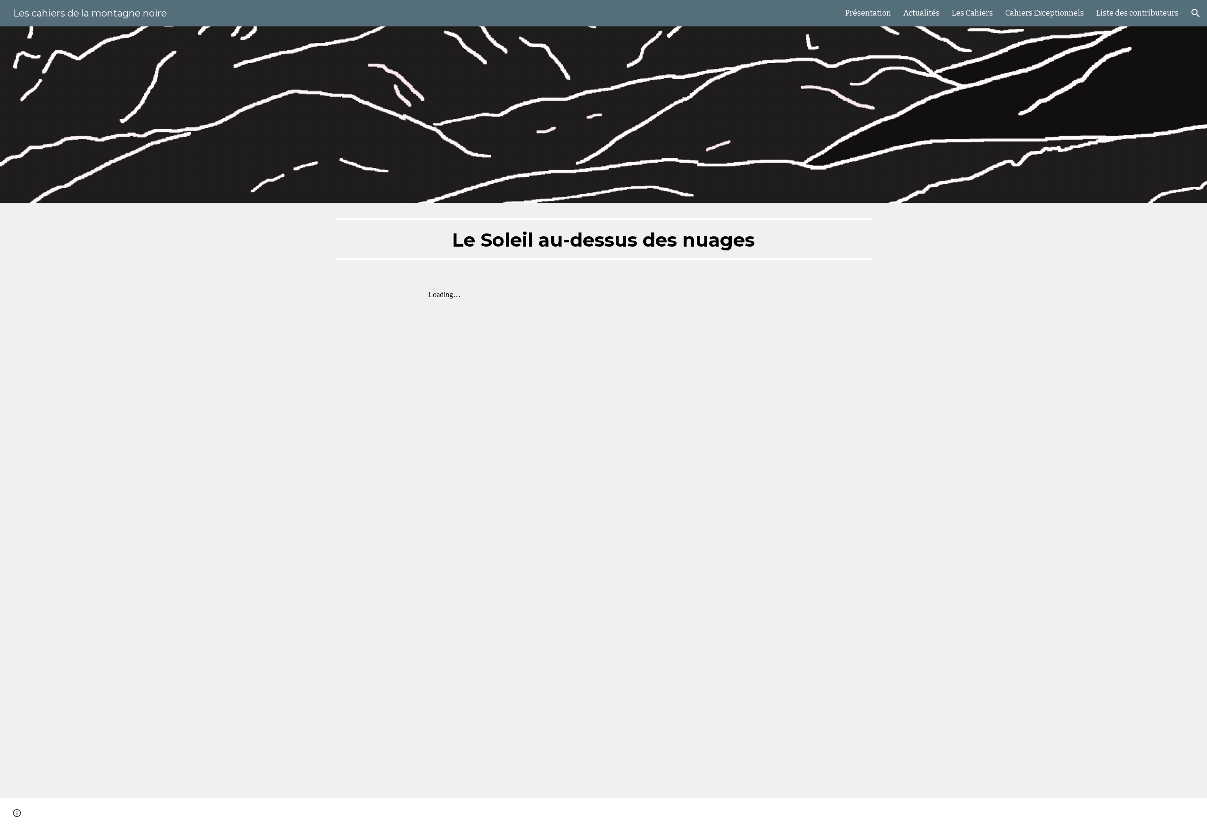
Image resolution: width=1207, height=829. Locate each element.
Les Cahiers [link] (972, 12)
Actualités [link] (921, 12)
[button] (1195, 13)
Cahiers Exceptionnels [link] (1044, 12)
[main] (603, 239)
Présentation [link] (868, 12)
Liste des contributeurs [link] (1137, 12)
